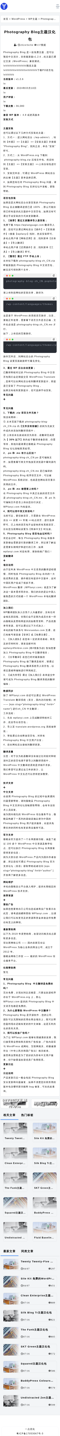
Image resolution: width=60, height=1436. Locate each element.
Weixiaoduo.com (34, 630)
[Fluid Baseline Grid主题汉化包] (45, 1228)
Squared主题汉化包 (16, 1213)
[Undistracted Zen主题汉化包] (15, 1228)
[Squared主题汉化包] (15, 1203)
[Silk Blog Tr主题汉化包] (45, 1153)
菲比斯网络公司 (12, 943)
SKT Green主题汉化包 (45, 1188)
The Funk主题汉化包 (16, 1188)
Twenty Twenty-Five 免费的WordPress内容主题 (16, 1138)
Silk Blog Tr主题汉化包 (45, 1163)
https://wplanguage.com (29, 225)
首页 (5, 19)
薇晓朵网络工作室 (13, 956)
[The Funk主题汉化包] (15, 1178)
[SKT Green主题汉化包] (45, 1178)
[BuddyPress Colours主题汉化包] (45, 1203)
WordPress (18, 19)
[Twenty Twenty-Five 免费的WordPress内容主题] (15, 1129)
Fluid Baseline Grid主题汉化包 (45, 1237)
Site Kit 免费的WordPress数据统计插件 (45, 1138)
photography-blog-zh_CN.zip (37, 261)
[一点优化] (4, 6)
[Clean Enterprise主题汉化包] (15, 1153)
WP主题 (33, 19)
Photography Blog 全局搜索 (38, 848)
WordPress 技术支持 (15, 891)
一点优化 (30, 1429)
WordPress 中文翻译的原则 (19, 765)
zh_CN (22, 709)
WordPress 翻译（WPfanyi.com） (23, 587)
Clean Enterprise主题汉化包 (16, 1163)
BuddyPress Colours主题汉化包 (45, 1213)
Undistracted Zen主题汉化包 (16, 1237)
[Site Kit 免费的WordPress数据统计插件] (45, 1129)
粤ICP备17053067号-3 (29, 1433)
